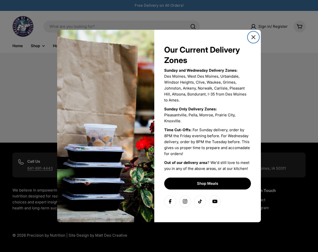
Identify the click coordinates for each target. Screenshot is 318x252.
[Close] (253, 37)
